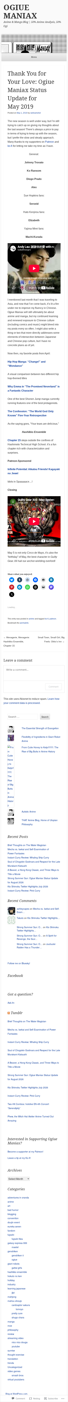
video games (14, 1371)
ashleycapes (23, 908)
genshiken (13, 1251)
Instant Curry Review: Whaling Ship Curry (28, 857)
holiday (11, 1280)
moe (10, 1325)
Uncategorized (15, 1367)
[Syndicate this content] (9, 1013)
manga (11, 1321)
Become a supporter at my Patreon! (25, 1151)
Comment (54, 686)
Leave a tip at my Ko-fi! (19, 1157)
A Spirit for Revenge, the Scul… (37, 937)
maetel (15, 1247)
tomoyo (19, 1309)
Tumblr (17, 1013)
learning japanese (16, 1288)
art (9, 1205)
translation (13, 1358)
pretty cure (17, 1313)
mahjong (12, 1296)
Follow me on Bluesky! (19, 963)
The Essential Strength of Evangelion (40, 728)
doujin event (14, 1222)
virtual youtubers (16, 1379)
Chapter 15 (14, 440)
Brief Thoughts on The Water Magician (27, 845)
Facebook (15, 976)
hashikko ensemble (17, 1272)
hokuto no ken (15, 1276)
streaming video (16, 1338)
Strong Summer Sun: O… (29, 927)
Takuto (20, 918)
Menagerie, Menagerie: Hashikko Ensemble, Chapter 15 (16, 641)
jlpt (13, 1292)
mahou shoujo (15, 1300)
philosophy (13, 1329)
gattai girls (17, 1267)
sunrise (11, 1350)
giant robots (13, 1263)
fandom (11, 1230)
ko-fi (10, 146)
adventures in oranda (18, 1197)
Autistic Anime (29, 811)
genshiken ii (18, 1255)
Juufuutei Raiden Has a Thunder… (36, 945)
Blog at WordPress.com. (17, 1394)
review (11, 1334)
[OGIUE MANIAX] (34, 44)
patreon (52, 619)
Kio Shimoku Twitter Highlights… (43, 918)
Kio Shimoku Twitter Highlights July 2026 (28, 886)
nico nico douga (20, 1342)
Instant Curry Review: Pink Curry (24, 890)
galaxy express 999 (17, 1243)
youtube (16, 1346)
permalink (24, 623)
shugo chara (18, 1317)
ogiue (14, 1259)
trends (11, 1362)
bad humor (13, 1209)
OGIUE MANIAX (20, 11)
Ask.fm (11, 1002)
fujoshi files (17, 1238)
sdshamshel (35, 113)
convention (13, 1218)
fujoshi (11, 1234)
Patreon (49, 141)
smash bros (17, 1375)
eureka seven (14, 1226)
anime (31, 619)
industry (11, 1284)
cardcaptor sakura (21, 1305)
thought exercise (16, 1354)
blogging (12, 1214)
